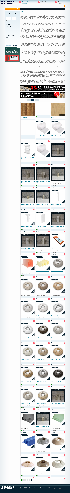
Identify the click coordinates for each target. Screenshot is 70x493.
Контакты (49, 487)
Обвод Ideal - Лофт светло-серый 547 (57, 271)
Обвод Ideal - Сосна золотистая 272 (57, 293)
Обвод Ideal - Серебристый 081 (56, 315)
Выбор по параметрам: (12, 13)
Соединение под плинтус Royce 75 (56, 204)
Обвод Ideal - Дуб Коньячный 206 (26, 381)
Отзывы (44, 487)
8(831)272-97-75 (26, 2)
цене (32, 100)
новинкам (36, 100)
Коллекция (8, 24)
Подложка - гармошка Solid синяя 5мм (27, 449)
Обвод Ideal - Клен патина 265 (41, 315)
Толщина (7, 39)
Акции (35, 487)
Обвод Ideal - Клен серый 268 (25, 315)
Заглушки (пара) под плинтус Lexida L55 (42, 426)
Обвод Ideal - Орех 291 (39, 337)
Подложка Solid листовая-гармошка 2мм (42, 271)
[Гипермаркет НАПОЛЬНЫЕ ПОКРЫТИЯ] (8, 488)
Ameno (52, 117)
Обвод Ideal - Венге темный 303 (56, 381)
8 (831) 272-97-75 (58, 488)
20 (62, 100)
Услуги (40, 487)
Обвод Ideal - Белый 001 (25, 337)
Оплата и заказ (20, 488)
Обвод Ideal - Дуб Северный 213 (41, 403)
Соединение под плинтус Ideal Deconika (57, 226)
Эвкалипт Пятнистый (24, 117)
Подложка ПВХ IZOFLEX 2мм (40, 135)
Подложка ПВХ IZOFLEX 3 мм (56, 135)
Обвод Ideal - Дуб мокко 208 (25, 403)
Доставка (25, 487)
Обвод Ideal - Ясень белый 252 (26, 359)
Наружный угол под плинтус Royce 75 (42, 226)
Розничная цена (8, 16)
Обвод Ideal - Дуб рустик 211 (55, 359)
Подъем (30, 487)
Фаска (7, 37)
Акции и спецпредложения (10, 35)
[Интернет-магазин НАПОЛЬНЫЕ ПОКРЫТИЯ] (9, 2)
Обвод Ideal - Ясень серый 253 (56, 337)
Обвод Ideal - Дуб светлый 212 (41, 359)
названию (28, 100)
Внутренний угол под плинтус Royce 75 (27, 226)
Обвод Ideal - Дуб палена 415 (25, 293)
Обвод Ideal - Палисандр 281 (40, 293)
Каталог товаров (9, 9)
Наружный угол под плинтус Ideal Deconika (27, 248)
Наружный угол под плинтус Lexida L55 (57, 181)
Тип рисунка (8, 28)
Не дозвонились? (24, 3)
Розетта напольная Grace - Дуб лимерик (57, 449)
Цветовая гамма (8, 26)
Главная (21, 11)
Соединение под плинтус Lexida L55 (42, 204)
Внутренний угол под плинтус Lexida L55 (27, 204)
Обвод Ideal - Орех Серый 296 (41, 381)
